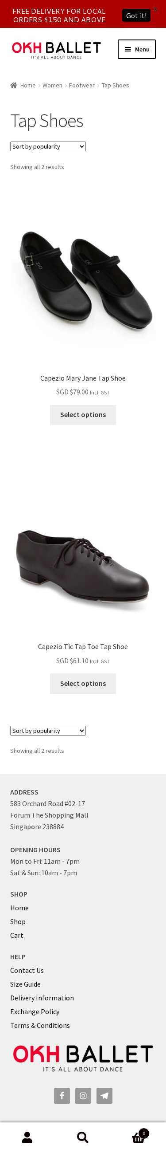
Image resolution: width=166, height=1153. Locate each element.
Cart (16, 935)
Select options (83, 414)
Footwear (82, 85)
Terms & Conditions (40, 1025)
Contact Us (27, 970)
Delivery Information (42, 997)
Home (28, 85)
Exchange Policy (34, 1011)
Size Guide (25, 984)
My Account (27, 1138)
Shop (18, 921)
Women (52, 85)
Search (83, 1138)
